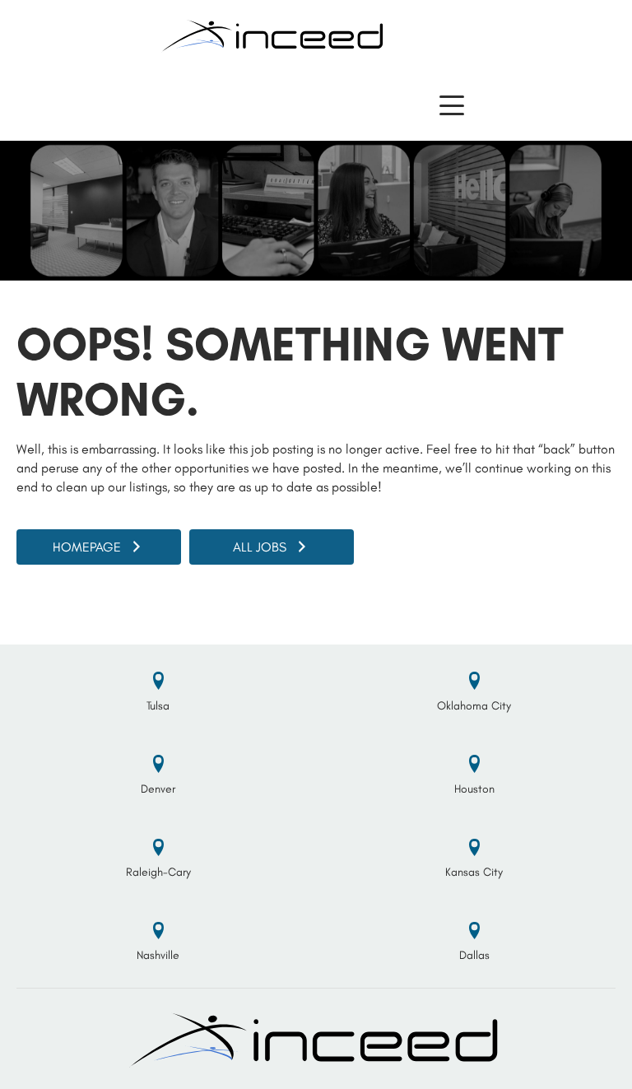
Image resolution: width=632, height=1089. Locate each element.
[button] (451, 105)
